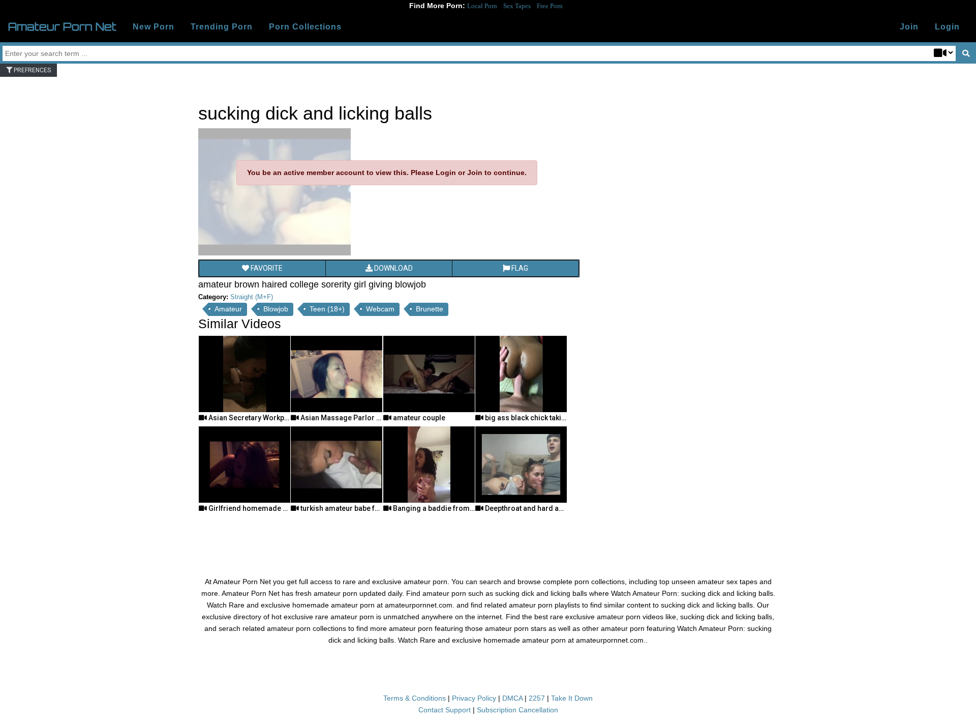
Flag (519, 268)
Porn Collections (305, 26)
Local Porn (482, 6)
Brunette (429, 309)
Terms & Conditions (414, 698)
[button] (947, 27)
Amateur (228, 309)
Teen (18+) (327, 309)
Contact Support (444, 710)
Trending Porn (222, 26)
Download (393, 268)
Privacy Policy (474, 698)
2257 (537, 698)
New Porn (153, 26)
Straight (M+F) (251, 297)
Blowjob (275, 309)
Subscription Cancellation (517, 710)
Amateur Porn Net (62, 26)
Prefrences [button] (31, 70)
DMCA (512, 698)
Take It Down (572, 698)
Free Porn (550, 6)
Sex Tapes (517, 6)
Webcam (380, 309)
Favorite (266, 268)
